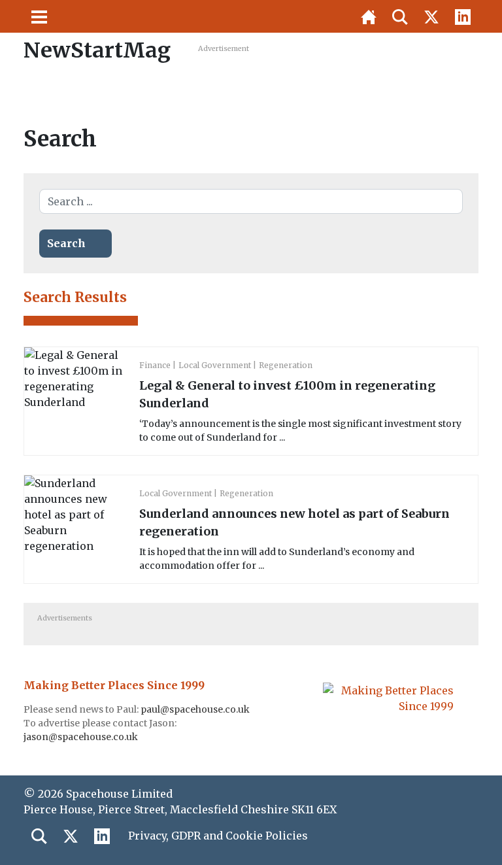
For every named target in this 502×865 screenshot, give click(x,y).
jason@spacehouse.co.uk (82, 737)
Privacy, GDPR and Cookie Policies (218, 835)
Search (66, 243)
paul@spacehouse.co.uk (196, 709)
